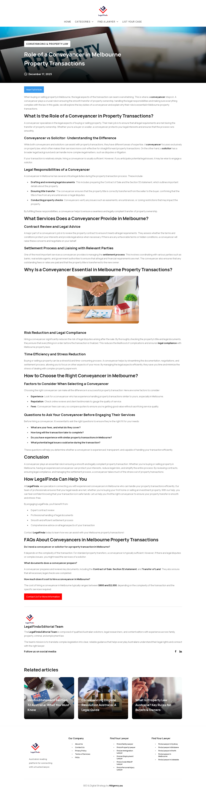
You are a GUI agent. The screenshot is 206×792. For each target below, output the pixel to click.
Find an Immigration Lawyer (125, 752)
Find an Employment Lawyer (125, 757)
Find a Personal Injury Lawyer (125, 768)
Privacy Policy (80, 751)
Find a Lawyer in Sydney (168, 744)
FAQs (77, 757)
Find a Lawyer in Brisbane (168, 747)
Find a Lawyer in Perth (167, 751)
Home (67, 21)
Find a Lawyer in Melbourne (164, 755)
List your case (132, 21)
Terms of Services (82, 754)
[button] (84, 21)
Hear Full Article (34, 89)
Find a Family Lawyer (125, 744)
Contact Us (80, 747)
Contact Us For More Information (43, 596)
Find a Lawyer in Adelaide (168, 759)
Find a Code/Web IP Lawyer (125, 763)
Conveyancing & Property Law (47, 43)
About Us (79, 744)
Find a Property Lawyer (126, 747)
